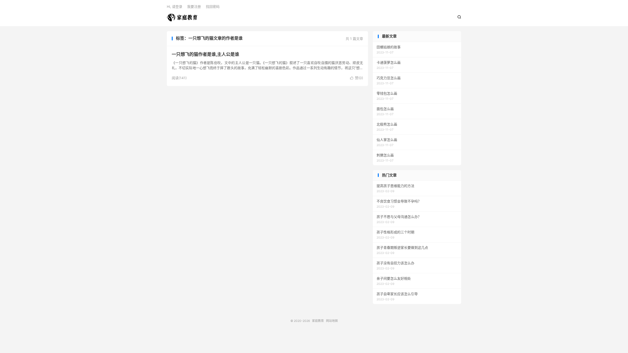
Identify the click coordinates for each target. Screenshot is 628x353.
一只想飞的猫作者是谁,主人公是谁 (205, 54)
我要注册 (194, 6)
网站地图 (332, 321)
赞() (356, 78)
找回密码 (213, 6)
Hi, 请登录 (174, 6)
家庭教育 (182, 17)
